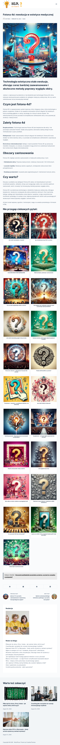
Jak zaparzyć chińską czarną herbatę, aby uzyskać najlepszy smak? (26, 663)
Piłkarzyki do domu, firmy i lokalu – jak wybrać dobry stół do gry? (25, 644)
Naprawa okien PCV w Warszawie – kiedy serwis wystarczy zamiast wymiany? (29, 648)
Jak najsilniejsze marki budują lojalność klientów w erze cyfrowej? (25, 656)
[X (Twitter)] (23, 587)
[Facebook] (10, 587)
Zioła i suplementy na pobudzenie (16, 665)
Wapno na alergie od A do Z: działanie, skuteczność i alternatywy (25, 650)
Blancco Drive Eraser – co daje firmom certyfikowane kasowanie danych (27, 658)
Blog (24, 18)
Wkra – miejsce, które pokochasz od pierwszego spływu (22, 661)
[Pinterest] (37, 587)
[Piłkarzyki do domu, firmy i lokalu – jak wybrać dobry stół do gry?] (16, 693)
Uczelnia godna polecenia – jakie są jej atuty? (19, 667)
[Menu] (56, 4)
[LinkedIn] (50, 587)
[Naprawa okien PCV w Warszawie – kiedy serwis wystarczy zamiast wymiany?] (16, 719)
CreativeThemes (31, 742)
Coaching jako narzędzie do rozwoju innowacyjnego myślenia (24, 646)
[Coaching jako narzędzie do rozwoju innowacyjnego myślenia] (44, 693)
